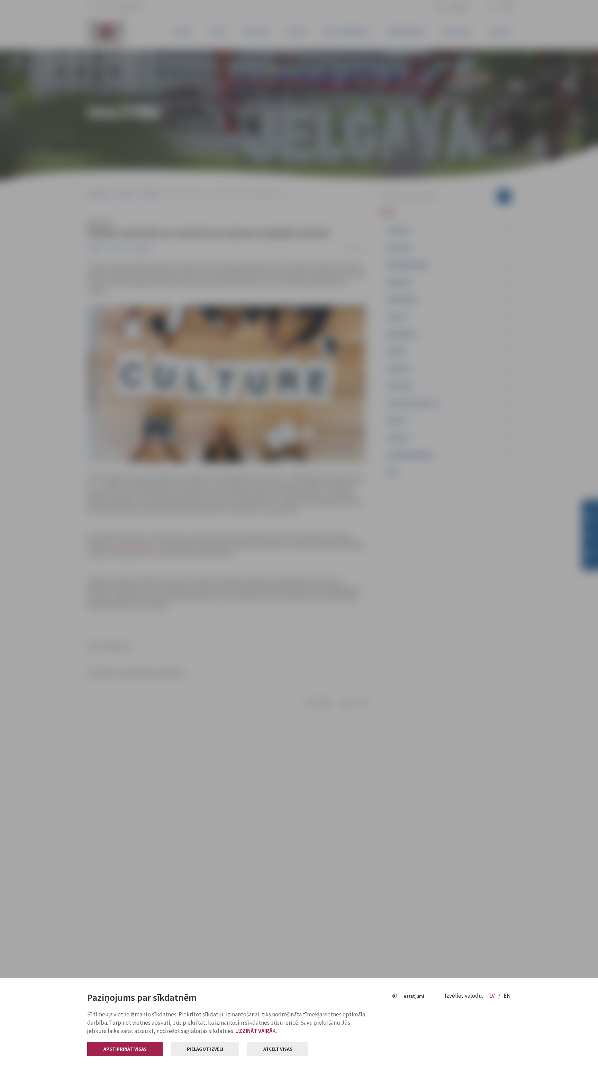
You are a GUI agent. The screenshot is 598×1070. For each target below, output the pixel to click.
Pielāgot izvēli (205, 1049)
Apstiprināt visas (125, 1049)
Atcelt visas (277, 1049)
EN (507, 995)
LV (492, 995)
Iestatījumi (413, 996)
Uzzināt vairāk (255, 1031)
